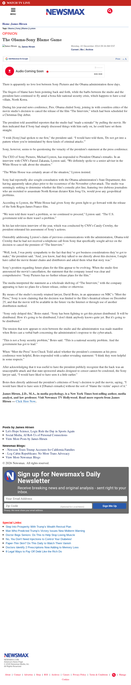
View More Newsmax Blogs (23, 457)
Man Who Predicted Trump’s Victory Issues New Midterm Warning (45, 530)
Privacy (7, 510)
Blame (25, 28)
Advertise (28, 674)
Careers (66, 674)
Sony (18, 28)
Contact (17, 674)
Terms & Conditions (98, 674)
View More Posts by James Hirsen (26, 439)
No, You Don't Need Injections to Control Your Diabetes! (39, 539)
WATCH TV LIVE (18, 2)
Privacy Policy (79, 674)
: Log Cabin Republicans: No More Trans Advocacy (38, 453)
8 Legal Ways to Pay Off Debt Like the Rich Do (34, 551)
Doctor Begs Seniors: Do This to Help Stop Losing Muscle (40, 535)
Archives (55, 674)
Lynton (32, 28)
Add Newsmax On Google (18, 59)
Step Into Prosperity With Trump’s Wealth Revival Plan (38, 526)
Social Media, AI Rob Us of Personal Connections (36, 435)
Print (118, 59)
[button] (109, 11)
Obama (11, 28)
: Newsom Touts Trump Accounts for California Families (40, 450)
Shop (38, 674)
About (8, 674)
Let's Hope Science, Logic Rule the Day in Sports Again (40, 431)
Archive (89, 50)
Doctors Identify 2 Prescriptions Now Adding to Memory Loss (42, 547)
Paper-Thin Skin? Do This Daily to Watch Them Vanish (38, 543)
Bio (82, 50)
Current (74, 50)
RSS (46, 674)
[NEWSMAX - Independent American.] (65, 12)
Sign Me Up (110, 506)
